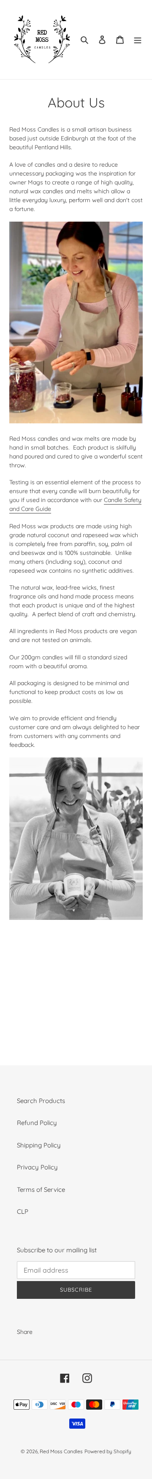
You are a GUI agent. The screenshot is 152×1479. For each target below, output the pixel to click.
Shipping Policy (39, 1145)
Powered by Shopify (107, 1451)
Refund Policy (37, 1123)
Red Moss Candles (61, 1451)
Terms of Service (41, 1189)
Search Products (41, 1101)
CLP (22, 1211)
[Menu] (138, 39)
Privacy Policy (37, 1167)
